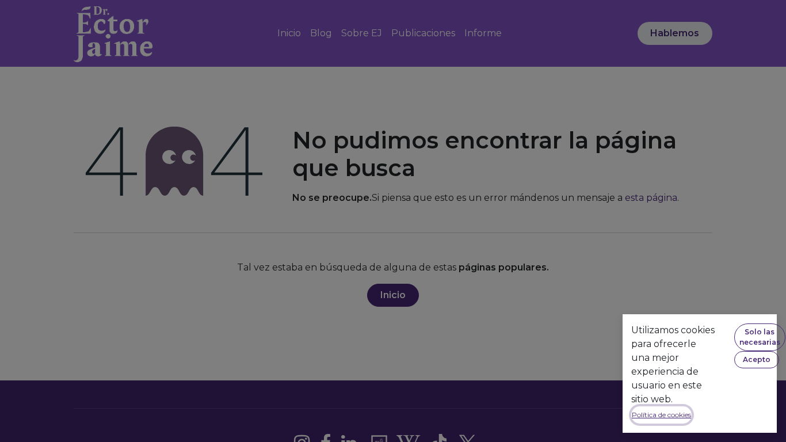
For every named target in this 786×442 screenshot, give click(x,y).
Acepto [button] (756, 359)
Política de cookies (661, 414)
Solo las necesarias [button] (759, 336)
